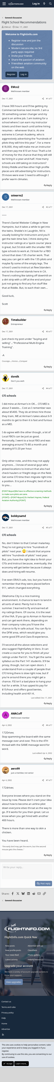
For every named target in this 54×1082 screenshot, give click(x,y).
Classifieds (32, 950)
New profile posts (13, 950)
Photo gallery (34, 955)
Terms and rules (9, 1007)
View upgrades (13, 982)
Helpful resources (35, 959)
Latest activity (11, 959)
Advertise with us (35, 945)
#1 (47, 98)
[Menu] (4, 4)
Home (4, 1023)
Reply (49, 185)
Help (4, 1018)
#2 (47, 207)
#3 (47, 331)
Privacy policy (8, 1012)
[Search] (50, 3)
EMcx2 (7, 27)
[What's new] (44, 3)
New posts (10, 945)
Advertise (6, 1029)
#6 (47, 725)
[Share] (43, 99)
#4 (47, 388)
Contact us (6, 1001)
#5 (47, 527)
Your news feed (12, 955)
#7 (47, 780)
